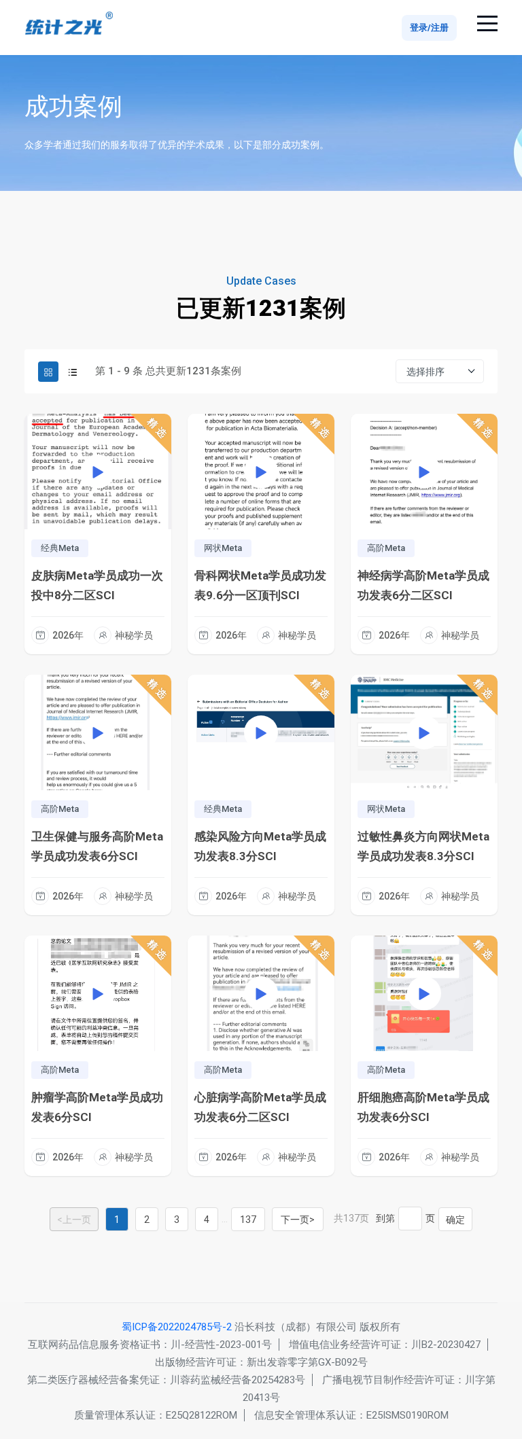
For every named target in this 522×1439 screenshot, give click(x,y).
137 (248, 1219)
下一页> (298, 1219)
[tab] (48, 371)
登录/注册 (429, 27)
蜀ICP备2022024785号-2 (177, 1327)
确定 (455, 1219)
